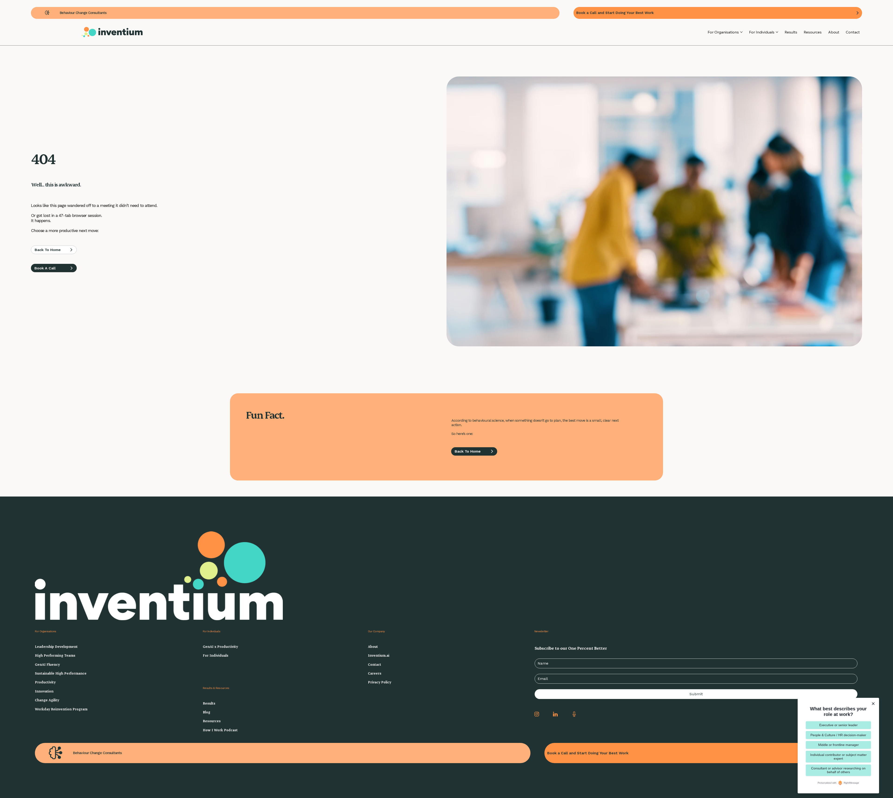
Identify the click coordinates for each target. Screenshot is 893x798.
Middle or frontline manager (838, 745)
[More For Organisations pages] (741, 32)
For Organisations (45, 631)
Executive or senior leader (838, 725)
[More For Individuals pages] (777, 32)
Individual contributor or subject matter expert (838, 756)
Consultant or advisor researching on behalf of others (838, 770)
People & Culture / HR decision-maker (838, 735)
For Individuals (211, 631)
